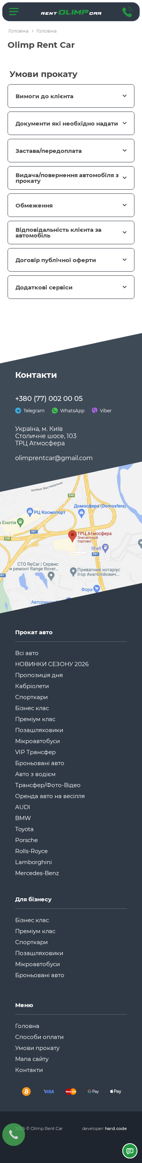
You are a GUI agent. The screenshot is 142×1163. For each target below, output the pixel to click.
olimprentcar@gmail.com (54, 458)
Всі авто (27, 653)
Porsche (26, 840)
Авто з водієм (35, 774)
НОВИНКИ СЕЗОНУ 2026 (52, 664)
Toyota (24, 829)
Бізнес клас (32, 708)
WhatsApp (71, 410)
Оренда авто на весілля (50, 796)
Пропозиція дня (39, 675)
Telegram (33, 410)
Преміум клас (35, 719)
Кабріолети (32, 686)
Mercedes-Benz (37, 873)
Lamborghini (33, 862)
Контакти (29, 1069)
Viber (105, 410)
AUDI (22, 807)
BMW (23, 818)
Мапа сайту (31, 1058)
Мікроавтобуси (37, 741)
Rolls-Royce (31, 851)
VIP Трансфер (35, 752)
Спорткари (31, 697)
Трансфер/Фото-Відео (48, 785)
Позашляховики (39, 730)
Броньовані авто (39, 763)
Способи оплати (39, 1036)
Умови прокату (37, 1047)
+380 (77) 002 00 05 (49, 398)
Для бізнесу (33, 899)
